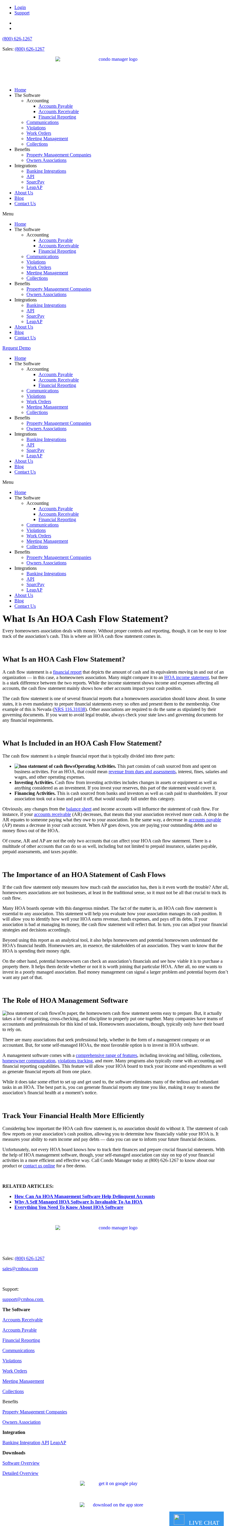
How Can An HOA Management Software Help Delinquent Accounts (84, 1196)
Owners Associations (46, 160)
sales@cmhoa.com (20, 1268)
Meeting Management (47, 138)
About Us (23, 192)
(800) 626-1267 (17, 38)
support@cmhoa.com (23, 1299)
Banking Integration (21, 1442)
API (30, 176)
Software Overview (21, 1463)
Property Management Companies (58, 154)
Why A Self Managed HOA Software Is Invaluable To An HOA (78, 1201)
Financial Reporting (57, 116)
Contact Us (25, 203)
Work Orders (38, 133)
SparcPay (35, 181)
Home (20, 89)
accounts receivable (52, 814)
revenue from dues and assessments (142, 771)
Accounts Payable (55, 106)
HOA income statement (186, 677)
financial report (67, 672)
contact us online (39, 1165)
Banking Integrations (46, 171)
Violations (36, 127)
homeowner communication (28, 1060)
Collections (37, 144)
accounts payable (205, 819)
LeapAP (34, 187)
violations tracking (75, 1060)
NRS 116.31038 (69, 709)
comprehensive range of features (106, 1055)
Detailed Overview (20, 1473)
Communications (42, 122)
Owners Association (21, 1422)
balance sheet (78, 808)
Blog (19, 198)
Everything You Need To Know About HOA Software (68, 1207)
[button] (115, 214)
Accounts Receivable (58, 111)
